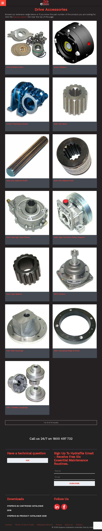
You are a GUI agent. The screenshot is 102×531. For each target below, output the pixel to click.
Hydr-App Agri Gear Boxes (18, 237)
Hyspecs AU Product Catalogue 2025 (27, 516)
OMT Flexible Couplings (17, 407)
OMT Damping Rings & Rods (66, 351)
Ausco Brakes (60, 67)
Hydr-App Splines (14, 294)
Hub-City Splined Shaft (16, 180)
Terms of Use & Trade (24, 525)
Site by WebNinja (90, 527)
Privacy (59, 525)
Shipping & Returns (45, 525)
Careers (79, 525)
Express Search (20, 17)
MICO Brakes (59, 294)
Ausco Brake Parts (14, 67)
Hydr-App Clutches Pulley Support (69, 237)
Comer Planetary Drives (17, 124)
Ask (27, 460)
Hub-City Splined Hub (63, 180)
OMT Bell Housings (14, 351)
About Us (69, 525)
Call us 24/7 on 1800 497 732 (51, 438)
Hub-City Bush (60, 124)
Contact (8, 525)
